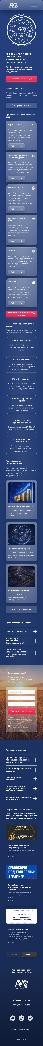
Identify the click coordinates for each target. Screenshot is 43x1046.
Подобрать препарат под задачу (21, 314)
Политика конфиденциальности (21, 1029)
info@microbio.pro (21, 1005)
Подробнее (15, 146)
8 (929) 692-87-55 (21, 1000)
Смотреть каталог (21, 105)
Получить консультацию (21, 79)
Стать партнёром (21, 609)
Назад (14, 954)
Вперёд (28, 954)
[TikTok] (21, 1018)
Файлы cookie (21, 1039)
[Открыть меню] (34, 5)
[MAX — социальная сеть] (12, 1018)
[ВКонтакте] (30, 1018)
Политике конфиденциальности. (20, 722)
